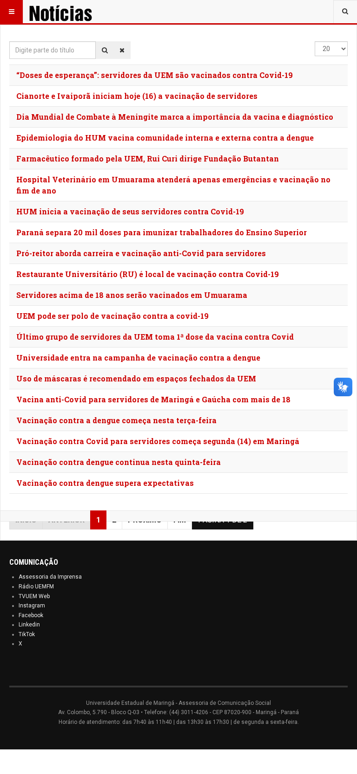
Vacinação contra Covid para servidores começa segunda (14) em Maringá (157, 441)
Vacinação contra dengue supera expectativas (105, 483)
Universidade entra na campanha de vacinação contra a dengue (138, 357)
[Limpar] (122, 50)
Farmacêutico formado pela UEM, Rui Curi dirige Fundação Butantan (147, 158)
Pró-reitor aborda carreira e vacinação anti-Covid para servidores (141, 253)
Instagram (32, 605)
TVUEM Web (34, 596)
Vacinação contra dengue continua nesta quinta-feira (118, 462)
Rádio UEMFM (36, 586)
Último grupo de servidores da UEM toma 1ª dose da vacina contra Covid (155, 337)
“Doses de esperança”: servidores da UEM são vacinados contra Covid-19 (154, 75)
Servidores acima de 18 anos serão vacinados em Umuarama (131, 295)
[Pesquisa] (105, 50)
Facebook (31, 615)
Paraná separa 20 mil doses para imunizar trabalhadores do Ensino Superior (161, 232)
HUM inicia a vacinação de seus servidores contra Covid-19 (130, 211)
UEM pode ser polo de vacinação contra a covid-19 (112, 316)
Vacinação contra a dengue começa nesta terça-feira (116, 420)
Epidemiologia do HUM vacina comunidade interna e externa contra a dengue (165, 137)
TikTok (27, 634)
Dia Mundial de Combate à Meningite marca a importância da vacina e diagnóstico (174, 117)
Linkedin (29, 624)
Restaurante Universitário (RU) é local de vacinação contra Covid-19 (147, 274)
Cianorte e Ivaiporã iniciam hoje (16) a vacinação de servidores (137, 96)
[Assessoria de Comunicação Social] (73, 11)
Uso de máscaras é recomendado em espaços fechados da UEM (136, 378)
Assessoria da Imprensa (50, 577)
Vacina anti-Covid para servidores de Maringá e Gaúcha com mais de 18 (153, 399)
